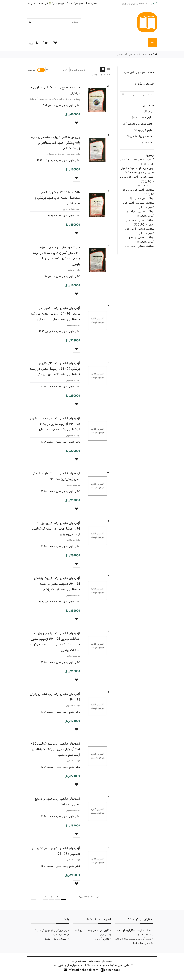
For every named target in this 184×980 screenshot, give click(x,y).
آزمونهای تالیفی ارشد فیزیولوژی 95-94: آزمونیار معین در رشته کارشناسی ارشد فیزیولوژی (56, 528)
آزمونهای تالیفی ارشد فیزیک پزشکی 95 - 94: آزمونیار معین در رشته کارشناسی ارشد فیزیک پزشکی (57, 583)
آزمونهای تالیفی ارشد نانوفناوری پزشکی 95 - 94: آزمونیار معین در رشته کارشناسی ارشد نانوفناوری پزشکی (55, 368)
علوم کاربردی (141, 130)
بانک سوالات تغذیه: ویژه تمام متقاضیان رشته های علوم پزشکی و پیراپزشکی (57, 197)
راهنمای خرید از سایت (56, 939)
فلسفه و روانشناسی (139, 136)
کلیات (147, 142)
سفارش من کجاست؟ (76, 3)
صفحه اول (107, 961)
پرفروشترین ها (79, 961)
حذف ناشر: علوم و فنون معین (138, 72)
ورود (31, 43)
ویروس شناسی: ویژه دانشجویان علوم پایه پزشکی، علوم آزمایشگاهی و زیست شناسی (55, 142)
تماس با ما (31, 3)
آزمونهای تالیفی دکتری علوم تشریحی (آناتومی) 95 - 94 (56, 851)
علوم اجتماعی (142, 117)
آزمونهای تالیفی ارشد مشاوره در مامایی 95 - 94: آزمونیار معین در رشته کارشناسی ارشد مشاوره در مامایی (55, 313)
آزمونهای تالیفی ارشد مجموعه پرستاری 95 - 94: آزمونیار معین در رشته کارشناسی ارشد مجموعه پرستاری (55, 423)
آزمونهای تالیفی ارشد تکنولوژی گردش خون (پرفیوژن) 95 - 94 (56, 476)
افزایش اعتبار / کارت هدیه (51, 3)
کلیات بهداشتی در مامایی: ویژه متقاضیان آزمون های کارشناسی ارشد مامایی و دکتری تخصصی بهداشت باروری (56, 256)
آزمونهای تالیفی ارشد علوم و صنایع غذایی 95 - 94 (57, 801)
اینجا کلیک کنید (61, 934)
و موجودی (31, 70)
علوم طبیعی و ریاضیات (137, 123)
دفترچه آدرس (102, 939)
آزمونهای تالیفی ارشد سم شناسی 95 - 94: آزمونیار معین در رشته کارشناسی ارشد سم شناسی (55, 749)
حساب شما (92, 3)
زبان (148, 111)
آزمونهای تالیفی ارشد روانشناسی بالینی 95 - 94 (55, 696)
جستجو (148, 54)
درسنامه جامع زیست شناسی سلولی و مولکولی (55, 90)
